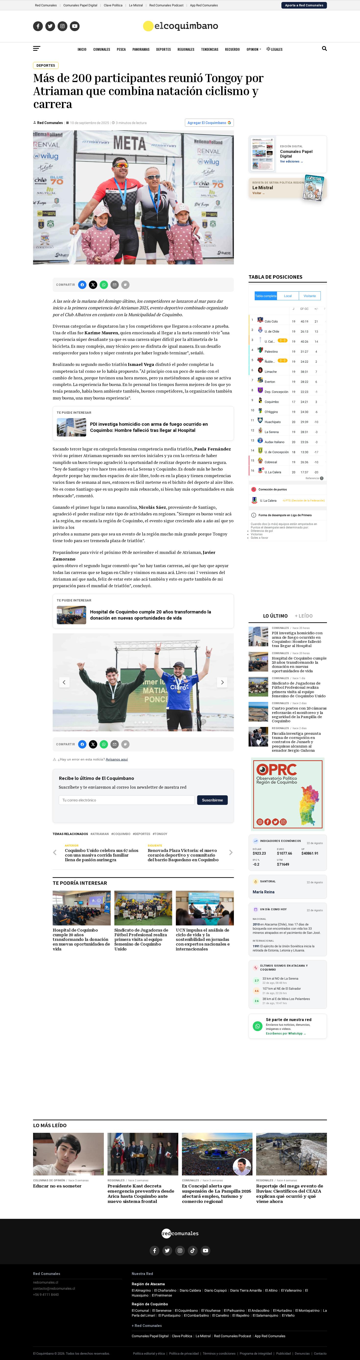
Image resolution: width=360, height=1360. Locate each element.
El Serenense (161, 1311)
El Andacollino (258, 1311)
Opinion (252, 49)
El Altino (271, 1290)
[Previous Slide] (64, 682)
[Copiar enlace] (125, 285)
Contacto (320, 1353)
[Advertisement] (288, 233)
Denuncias (302, 1353)
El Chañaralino (165, 1290)
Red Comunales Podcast (166, 5)
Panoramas (140, 49)
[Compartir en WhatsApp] (104, 285)
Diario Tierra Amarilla (246, 1290)
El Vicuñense (210, 1311)
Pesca (121, 49)
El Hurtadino (282, 1311)
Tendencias (209, 49)
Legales (276, 49)
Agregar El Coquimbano (207, 123)
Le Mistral (136, 5)
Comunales (101, 49)
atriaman (100, 834)
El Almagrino (141, 1290)
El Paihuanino (234, 1311)
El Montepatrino (307, 1311)
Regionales (186, 49)
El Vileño (288, 1315)
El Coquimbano (186, 1311)
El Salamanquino (265, 1315)
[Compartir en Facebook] (82, 285)
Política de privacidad (184, 1353)
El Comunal (140, 1311)
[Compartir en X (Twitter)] (93, 285)
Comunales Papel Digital (80, 5)
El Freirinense (162, 1295)
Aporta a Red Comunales (304, 5)
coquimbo (121, 834)
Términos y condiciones (219, 1353)
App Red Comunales (204, 5)
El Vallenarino (291, 1290)
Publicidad (283, 1353)
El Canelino (220, 1315)
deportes (142, 834)
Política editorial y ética (149, 1353)
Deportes (163, 49)
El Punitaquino (169, 1315)
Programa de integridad (256, 1353)
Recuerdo (232, 49)
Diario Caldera (190, 1290)
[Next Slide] (222, 682)
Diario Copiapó (215, 1290)
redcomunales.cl (45, 1282)
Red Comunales (46, 5)
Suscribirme (212, 800)
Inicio (82, 49)
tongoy (161, 834)
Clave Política (113, 5)
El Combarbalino (196, 1315)
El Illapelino (240, 1315)
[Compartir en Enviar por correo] (114, 285)
